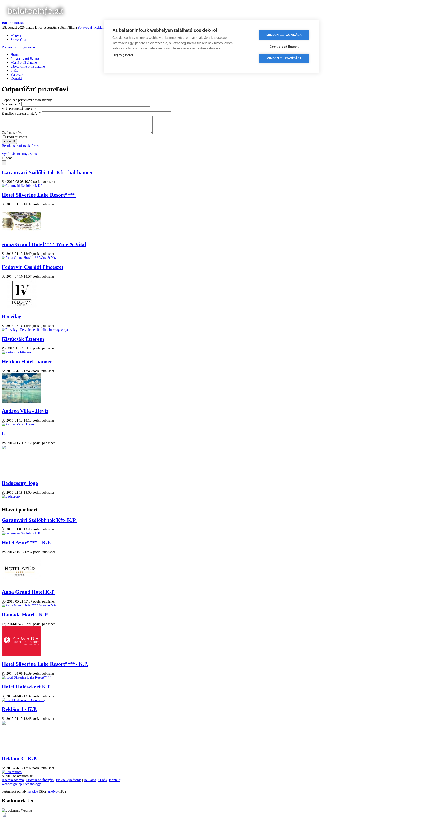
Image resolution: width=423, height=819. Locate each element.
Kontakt (16, 78)
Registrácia (27, 47)
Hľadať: (8, 158)
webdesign (9, 784)
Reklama (100, 27)
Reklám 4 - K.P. (19, 709)
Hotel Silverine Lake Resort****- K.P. (45, 664)
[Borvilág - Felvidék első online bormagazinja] (35, 330)
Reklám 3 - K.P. (19, 758)
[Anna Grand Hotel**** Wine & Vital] (30, 257)
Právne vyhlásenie (68, 780)
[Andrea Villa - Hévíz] (18, 424)
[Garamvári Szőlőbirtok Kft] (22, 185)
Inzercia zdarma (13, 780)
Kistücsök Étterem (23, 339)
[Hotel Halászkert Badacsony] (23, 700)
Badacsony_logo (20, 483)
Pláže (14, 70)
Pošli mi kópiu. (17, 137)
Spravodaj (85, 27)
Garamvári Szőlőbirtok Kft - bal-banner (47, 172)
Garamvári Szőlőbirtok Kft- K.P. (39, 520)
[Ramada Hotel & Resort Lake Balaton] (21, 655)
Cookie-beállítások (284, 46)
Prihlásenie (9, 47)
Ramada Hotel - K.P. (25, 615)
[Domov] (35, 19)
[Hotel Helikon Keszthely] (21, 401)
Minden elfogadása (284, 35)
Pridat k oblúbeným (40, 780)
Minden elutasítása (284, 58)
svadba (33, 791)
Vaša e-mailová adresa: (19, 109)
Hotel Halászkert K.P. (27, 687)
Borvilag (11, 316)
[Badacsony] (11, 496)
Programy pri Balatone (26, 58)
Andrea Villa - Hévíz (25, 411)
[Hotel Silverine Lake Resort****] (26, 677)
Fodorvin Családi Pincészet (32, 267)
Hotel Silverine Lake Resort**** (39, 195)
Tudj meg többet (122, 55)
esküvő (53, 791)
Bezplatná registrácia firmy (20, 145)
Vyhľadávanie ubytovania (20, 154)
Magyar (16, 35)
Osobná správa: (13, 132)
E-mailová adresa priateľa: (21, 113)
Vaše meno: (11, 104)
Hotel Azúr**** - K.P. (27, 542)
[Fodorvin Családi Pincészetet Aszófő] (21, 307)
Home (15, 54)
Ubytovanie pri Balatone (28, 66)
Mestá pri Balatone (24, 62)
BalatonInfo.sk (13, 23)
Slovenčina (18, 39)
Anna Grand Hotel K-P (28, 592)
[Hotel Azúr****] (21, 582)
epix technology (30, 784)
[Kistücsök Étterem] (16, 352)
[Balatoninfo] (12, 772)
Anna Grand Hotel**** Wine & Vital (44, 244)
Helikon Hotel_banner (27, 361)
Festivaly (17, 74)
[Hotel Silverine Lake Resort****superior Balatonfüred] (21, 235)
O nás (102, 780)
